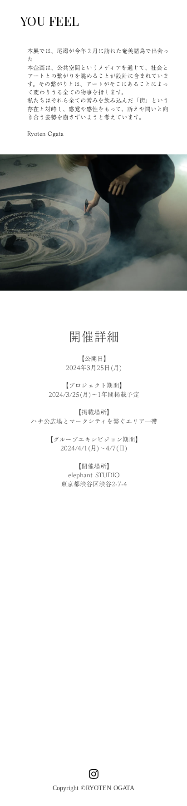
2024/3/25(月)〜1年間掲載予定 (94, 395)
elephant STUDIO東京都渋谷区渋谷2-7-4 (94, 480)
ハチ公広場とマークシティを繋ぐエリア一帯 (94, 421)
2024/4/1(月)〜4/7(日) (94, 448)
